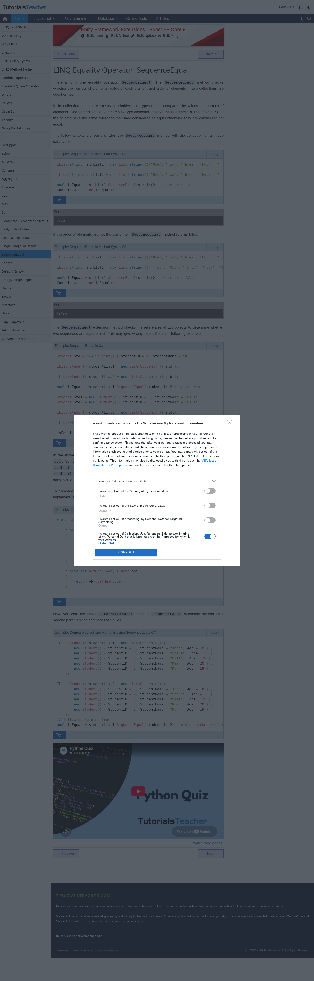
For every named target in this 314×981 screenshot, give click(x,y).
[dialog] (157, 490)
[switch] (210, 491)
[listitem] (157, 481)
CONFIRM (126, 552)
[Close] (231, 424)
